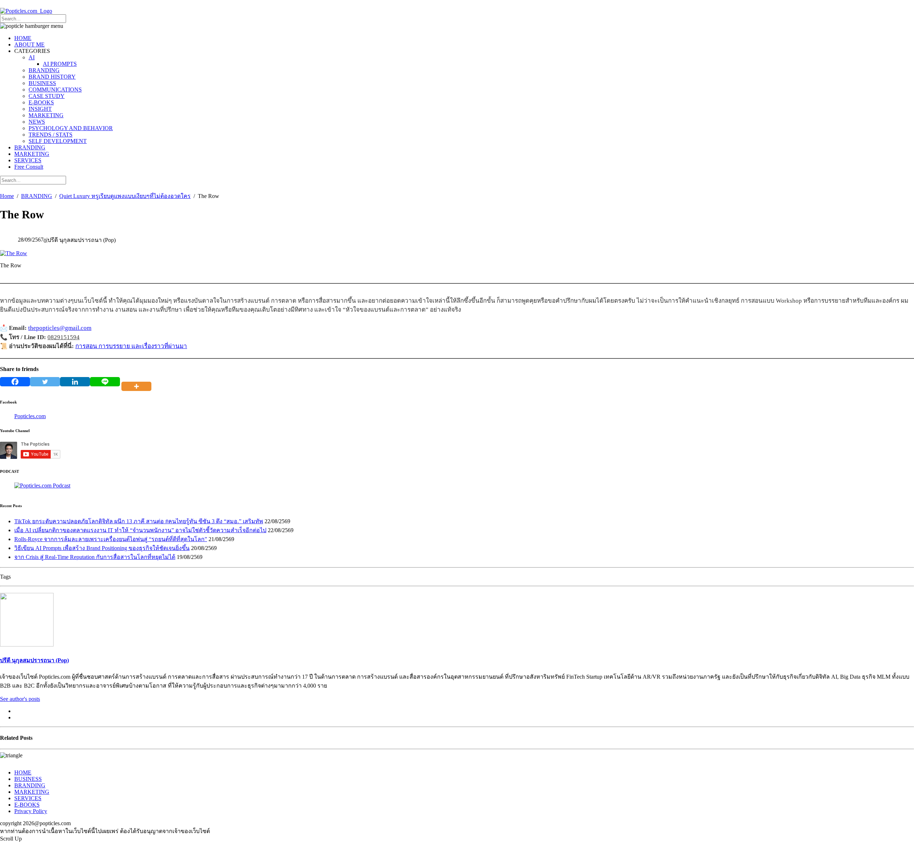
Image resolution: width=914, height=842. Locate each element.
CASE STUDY (47, 96)
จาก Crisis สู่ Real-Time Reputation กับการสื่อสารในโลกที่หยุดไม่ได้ (94, 557)
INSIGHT (40, 109)
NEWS (37, 122)
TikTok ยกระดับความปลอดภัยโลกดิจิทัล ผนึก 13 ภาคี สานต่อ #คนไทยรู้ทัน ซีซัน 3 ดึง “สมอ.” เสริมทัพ (138, 521)
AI (32, 57)
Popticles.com (30, 416)
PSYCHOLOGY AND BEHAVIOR (71, 128)
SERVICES (27, 160)
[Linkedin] (75, 381)
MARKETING (46, 115)
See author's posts (20, 699)
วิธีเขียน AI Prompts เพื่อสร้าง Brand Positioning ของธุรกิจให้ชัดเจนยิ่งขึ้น (102, 548)
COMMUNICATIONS (55, 89)
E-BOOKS (41, 102)
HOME (22, 38)
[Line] (105, 381)
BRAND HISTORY (52, 77)
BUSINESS (42, 83)
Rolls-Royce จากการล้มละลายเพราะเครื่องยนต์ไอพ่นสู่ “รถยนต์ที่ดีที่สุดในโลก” (110, 539)
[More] (138, 381)
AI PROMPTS (60, 64)
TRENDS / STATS (50, 135)
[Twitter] (45, 381)
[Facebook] (15, 381)
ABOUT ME (29, 44)
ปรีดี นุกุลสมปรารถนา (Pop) (34, 660)
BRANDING (44, 70)
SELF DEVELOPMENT (58, 141)
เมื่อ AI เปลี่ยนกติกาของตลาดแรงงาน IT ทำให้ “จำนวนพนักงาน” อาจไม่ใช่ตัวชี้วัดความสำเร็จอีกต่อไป (140, 530)
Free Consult (28, 167)
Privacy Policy (30, 811)
